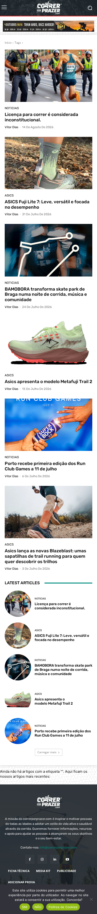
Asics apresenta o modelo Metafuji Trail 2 (48, 381)
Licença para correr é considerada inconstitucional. (41, 117)
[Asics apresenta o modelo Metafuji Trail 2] (48, 343)
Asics (9, 195)
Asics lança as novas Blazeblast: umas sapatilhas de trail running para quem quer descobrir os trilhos (45, 556)
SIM (25, 907)
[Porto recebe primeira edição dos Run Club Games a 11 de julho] (48, 425)
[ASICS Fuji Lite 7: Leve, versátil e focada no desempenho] (48, 163)
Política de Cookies (62, 907)
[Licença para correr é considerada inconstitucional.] (48, 76)
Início (8, 43)
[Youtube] (67, 859)
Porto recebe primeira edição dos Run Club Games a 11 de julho (45, 466)
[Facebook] (29, 859)
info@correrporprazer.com (58, 847)
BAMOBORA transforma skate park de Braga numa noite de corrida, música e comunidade (46, 294)
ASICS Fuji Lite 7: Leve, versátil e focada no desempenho (47, 204)
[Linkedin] (54, 859)
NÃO (38, 907)
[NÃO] (91, 899)
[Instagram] (42, 859)
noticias (12, 108)
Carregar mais (47, 752)
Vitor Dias (11, 127)
